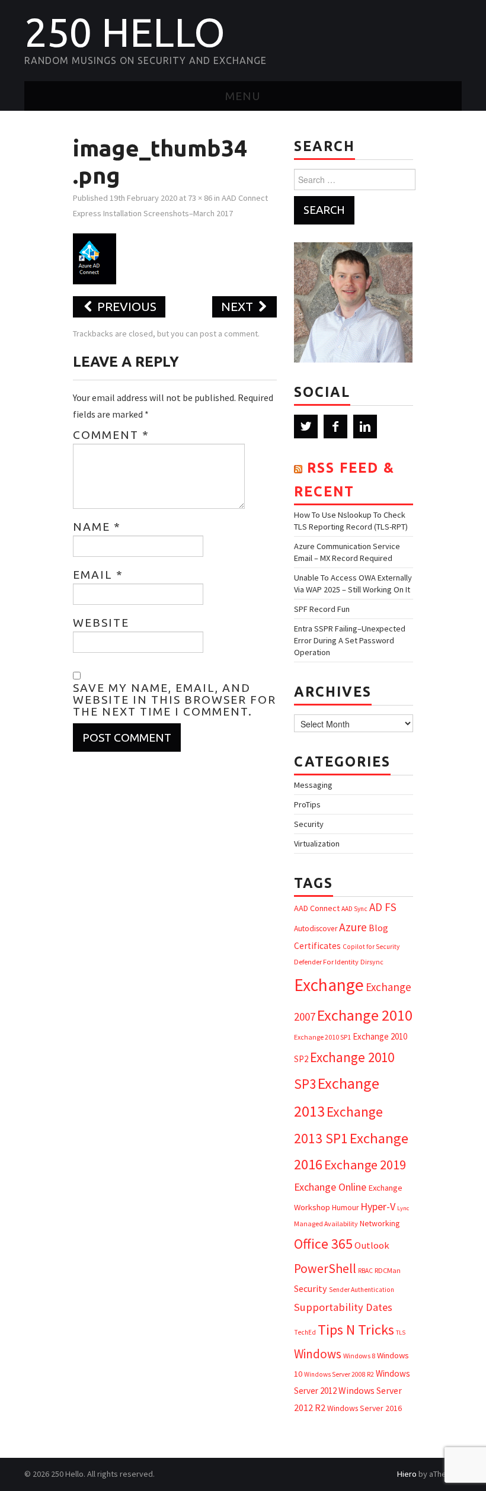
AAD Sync (354, 909)
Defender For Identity (326, 961)
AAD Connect (317, 908)
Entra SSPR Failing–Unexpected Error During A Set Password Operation (349, 640)
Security (309, 824)
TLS (400, 1332)
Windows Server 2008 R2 (339, 1374)
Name (97, 527)
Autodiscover (315, 929)
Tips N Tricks (356, 1329)
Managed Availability (326, 1223)
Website (101, 623)
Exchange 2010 (365, 1015)
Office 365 (323, 1243)
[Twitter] (306, 426)
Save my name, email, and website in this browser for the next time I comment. (174, 699)
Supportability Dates (343, 1307)
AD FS (383, 907)
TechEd (305, 1332)
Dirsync (371, 961)
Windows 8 (359, 1355)
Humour (345, 1208)
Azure (353, 927)
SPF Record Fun (322, 609)
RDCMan (388, 1270)
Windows (317, 1354)
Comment (111, 435)
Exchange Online (330, 1187)
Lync (403, 1208)
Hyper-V (377, 1206)
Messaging (313, 785)
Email (98, 575)
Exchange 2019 (365, 1164)
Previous (125, 306)
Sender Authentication (361, 1289)
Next (238, 306)
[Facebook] (335, 426)
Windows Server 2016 (364, 1408)
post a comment (229, 333)
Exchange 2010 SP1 (322, 1037)
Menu (243, 95)
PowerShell (325, 1269)
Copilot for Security (371, 946)
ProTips (307, 804)
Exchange (329, 985)
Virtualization (317, 843)
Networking (379, 1223)
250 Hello (124, 31)
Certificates (317, 945)
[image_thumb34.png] (94, 258)
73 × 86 (200, 198)
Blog (378, 928)
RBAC (365, 1270)
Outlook (371, 1245)
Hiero (407, 1473)
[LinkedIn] (365, 426)
